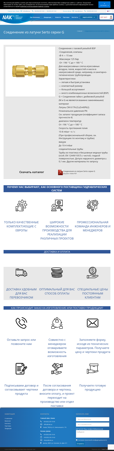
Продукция (47, 17)
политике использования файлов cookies (34, 6)
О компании (8, 418)
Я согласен (103, 4)
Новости (58, 17)
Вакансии (8, 421)
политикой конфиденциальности (96, 440)
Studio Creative (105, 449)
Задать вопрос (88, 17)
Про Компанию (35, 17)
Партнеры (66, 17)
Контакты (75, 17)
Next (57, 71)
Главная (79, 31)
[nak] (2, 18)
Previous (3, 71)
